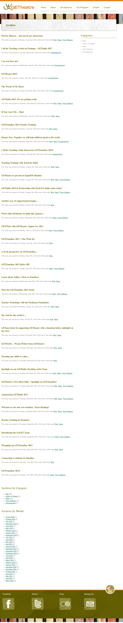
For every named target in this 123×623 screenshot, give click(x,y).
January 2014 (10, 533)
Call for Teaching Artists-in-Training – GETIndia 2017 (26, 48)
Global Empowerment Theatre (19, 7)
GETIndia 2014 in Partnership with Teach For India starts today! (31, 188)
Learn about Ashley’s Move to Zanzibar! (20, 277)
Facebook (9, 603)
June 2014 (9, 526)
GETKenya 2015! (9, 73)
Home (43, 7)
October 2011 (10, 572)
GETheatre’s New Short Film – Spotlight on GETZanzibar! (29, 381)
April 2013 (9, 544)
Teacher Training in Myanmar (15, 419)
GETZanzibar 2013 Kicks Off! (15, 264)
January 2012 (10, 565)
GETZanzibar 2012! (10, 470)
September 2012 (11, 553)
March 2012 (10, 560)
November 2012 (11, 551)
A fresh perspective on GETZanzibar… (19, 251)
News (60, 40)
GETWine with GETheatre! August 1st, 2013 (22, 226)
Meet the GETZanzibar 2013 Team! (18, 289)
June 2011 (9, 574)
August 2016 (10, 517)
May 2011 (9, 576)
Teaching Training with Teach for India (19, 162)
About (53, 7)
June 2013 (9, 540)
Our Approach (66, 7)
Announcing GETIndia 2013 (14, 394)
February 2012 (11, 562)
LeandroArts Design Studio (61, 619)
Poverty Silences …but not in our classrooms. (22, 35)
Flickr (65, 603)
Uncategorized (56, 53)
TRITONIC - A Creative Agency (61, 622)
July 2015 (9, 521)
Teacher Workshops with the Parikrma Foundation (25, 302)
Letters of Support (12, 496)
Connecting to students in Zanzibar (17, 458)
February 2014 (11, 531)
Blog (55, 40)
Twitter (37, 603)
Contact (107, 7)
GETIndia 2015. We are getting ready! (19, 99)
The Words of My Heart (12, 86)
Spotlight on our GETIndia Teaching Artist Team (24, 369)
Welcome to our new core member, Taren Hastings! (25, 407)
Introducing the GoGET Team (15, 432)
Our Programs (82, 7)
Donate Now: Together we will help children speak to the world (30, 137)
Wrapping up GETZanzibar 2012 (16, 445)
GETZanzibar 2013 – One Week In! (18, 239)
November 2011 (11, 569)
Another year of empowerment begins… (19, 200)
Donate (96, 7)
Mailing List (90, 603)
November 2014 (11, 524)
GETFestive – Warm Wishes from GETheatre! (23, 343)
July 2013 (9, 537)
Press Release (67, 40)
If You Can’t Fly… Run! (12, 111)
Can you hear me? (9, 61)
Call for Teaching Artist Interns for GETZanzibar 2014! (27, 150)
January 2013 (10, 547)
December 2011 (11, 567)
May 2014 (9, 528)
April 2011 (9, 578)
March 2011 (10, 581)
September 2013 (11, 535)
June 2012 (9, 556)
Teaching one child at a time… (15, 356)
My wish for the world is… (13, 315)
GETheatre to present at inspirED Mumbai (21, 175)
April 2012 (9, 558)
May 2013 (9, 542)
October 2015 (10, 519)
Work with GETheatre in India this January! (22, 213)
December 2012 (11, 549)
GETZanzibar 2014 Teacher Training (18, 124)
